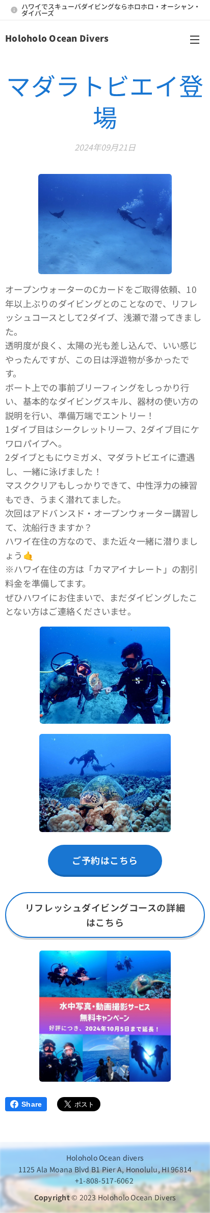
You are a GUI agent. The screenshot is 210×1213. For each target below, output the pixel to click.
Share (31, 1104)
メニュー (195, 39)
